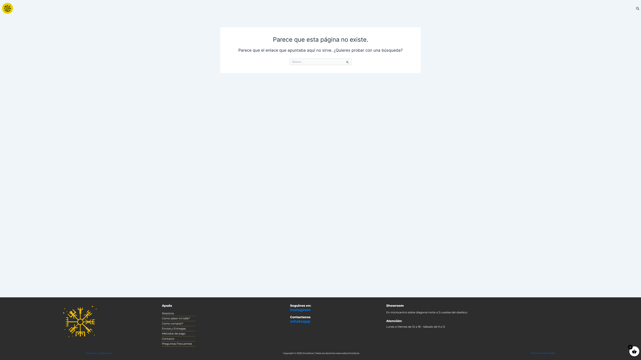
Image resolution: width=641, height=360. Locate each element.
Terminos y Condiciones (99, 353)
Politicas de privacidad (543, 353)
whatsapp (300, 321)
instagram (300, 310)
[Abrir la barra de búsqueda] (637, 8)
